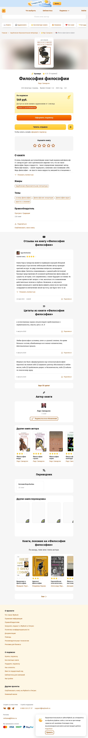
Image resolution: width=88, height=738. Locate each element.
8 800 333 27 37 (26, 708)
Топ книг (71, 25)
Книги (8, 25)
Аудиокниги (22, 25)
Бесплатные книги (40, 25)
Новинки (57, 25)
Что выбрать (31, 11)
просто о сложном (23, 202)
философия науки (63, 198)
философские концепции (43, 198)
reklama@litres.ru (10, 718)
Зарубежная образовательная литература (32, 186)
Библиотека (47, 11)
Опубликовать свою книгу (25, 228)
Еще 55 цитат (44, 385)
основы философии (23, 198)
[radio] (35, 145)
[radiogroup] (44, 146)
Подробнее (48, 729)
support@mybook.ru (42, 708)
